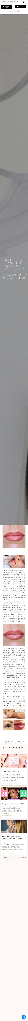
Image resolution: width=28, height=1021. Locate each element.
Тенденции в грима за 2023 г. (12, 771)
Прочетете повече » (7, 783)
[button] (23, 2)
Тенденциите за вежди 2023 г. (13, 804)
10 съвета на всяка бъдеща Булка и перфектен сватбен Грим (12, 838)
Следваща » (22, 857)
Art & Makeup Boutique (10, 2)
